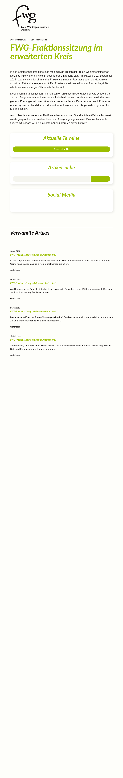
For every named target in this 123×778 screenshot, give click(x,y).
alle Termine (61, 149)
